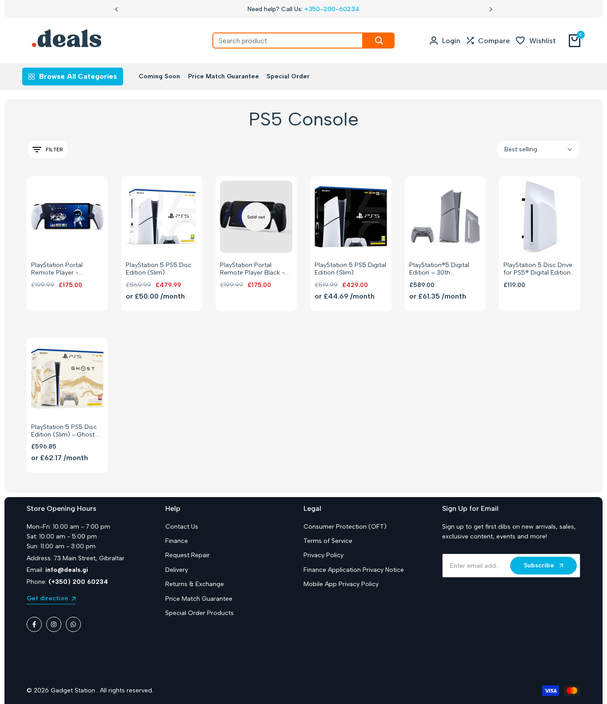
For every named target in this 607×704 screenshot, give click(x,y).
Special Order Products (199, 613)
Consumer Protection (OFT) (345, 526)
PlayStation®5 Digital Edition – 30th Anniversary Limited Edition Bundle (439, 269)
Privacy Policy (323, 555)
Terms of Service (328, 541)
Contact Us (181, 526)
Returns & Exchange (194, 584)
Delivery (176, 570)
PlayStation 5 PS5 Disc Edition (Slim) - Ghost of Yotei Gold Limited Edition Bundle (67, 431)
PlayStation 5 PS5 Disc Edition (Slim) (159, 269)
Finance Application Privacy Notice (354, 570)
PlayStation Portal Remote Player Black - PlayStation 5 (252, 269)
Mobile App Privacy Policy (341, 584)
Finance (176, 541)
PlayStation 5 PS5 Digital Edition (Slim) (350, 269)
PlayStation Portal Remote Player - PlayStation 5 (57, 269)
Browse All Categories (78, 76)
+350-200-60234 (331, 9)
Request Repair (187, 555)
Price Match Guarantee (198, 599)
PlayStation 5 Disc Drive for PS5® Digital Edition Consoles (537, 269)
